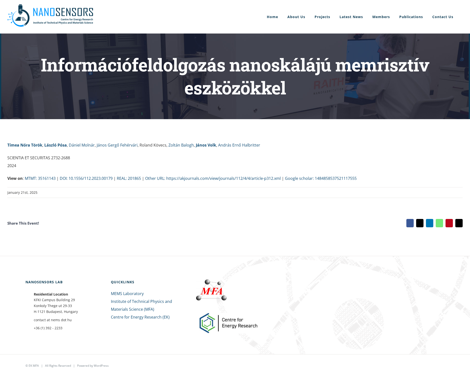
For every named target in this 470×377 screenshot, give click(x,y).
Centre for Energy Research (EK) (140, 317)
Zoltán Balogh (181, 145)
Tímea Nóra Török (24, 145)
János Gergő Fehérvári (117, 145)
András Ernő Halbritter (239, 145)
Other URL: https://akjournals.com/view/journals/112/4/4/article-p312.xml (213, 178)
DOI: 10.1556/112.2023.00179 (86, 178)
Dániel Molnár (82, 145)
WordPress (101, 366)
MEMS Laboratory (127, 293)
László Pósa (55, 145)
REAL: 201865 (129, 178)
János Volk (206, 145)
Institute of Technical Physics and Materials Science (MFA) (141, 305)
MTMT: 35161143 (40, 178)
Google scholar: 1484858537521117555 (321, 178)
